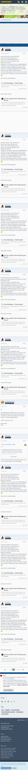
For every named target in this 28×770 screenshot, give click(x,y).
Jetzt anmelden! (8, 690)
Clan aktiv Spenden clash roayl (8, 712)
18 (18, 669)
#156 (24, 406)
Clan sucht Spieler (15, 710)
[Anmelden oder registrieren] (22, 1)
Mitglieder (7, 710)
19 (21, 669)
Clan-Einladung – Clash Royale (13, 83)
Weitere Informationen (6, 768)
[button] (26, 1)
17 (16, 669)
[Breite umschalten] (26, 720)
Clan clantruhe (5, 714)
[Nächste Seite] (23, 670)
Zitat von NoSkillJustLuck (7, 444)
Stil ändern (22, 720)
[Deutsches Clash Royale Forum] (6, 1)
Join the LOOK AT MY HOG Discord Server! (15, 99)
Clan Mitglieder (20, 712)
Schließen (14, 768)
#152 (24, 139)
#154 (24, 274)
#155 (24, 343)
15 (11, 669)
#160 (24, 607)
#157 (24, 440)
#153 (24, 210)
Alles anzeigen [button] (14, 456)
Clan (3, 710)
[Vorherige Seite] (5, 670)
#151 (24, 53)
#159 (24, 541)
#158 (24, 471)
